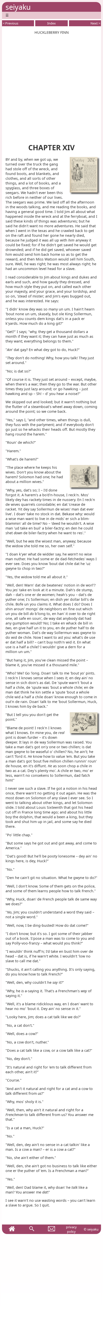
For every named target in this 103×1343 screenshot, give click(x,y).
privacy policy (71, 1229)
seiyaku (18, 7)
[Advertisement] (51, 86)
